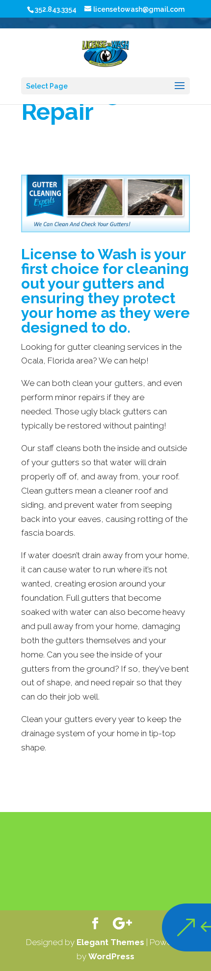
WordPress (111, 956)
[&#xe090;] (168, 927)
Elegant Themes (110, 942)
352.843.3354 (56, 9)
